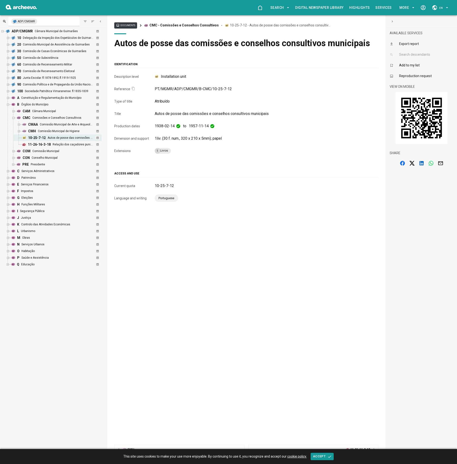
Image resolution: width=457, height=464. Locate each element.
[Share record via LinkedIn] (421, 163)
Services (383, 8)
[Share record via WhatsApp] (431, 163)
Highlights (359, 8)
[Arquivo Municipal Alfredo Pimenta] (21, 8)
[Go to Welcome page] (260, 7)
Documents (125, 25)
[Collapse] (100, 21)
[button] (279, 7)
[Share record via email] (440, 163)
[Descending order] (93, 21)
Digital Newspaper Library (319, 8)
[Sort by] (85, 21)
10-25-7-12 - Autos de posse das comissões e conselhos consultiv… (280, 25)
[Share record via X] (412, 163)
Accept (319, 456)
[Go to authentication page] (423, 7)
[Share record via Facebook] (402, 163)
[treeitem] (63, 137)
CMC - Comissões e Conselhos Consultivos (184, 25)
